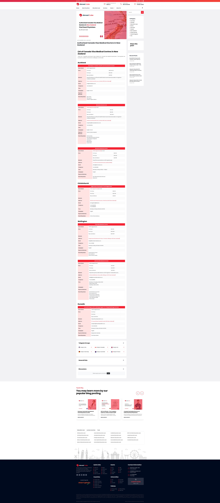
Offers (103, 472)
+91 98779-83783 (136, 482)
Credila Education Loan (116, 433)
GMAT (121, 469)
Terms (113, 490)
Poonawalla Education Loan (117, 439)
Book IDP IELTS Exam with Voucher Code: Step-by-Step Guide (135, 59)
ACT (120, 472)
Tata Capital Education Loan (100, 439)
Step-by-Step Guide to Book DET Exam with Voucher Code (136, 81)
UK (112, 481)
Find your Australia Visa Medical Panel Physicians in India (86, 412)
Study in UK (97, 484)
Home (77, 8)
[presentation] (138, 393)
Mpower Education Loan (116, 437)
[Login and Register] (142, 7)
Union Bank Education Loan (100, 433)
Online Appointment (91, 107)
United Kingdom (134, 34)
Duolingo (113, 472)
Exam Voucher (97, 473)
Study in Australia (98, 485)
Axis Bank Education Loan (99, 435)
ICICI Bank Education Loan (82, 435)
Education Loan (96, 8)
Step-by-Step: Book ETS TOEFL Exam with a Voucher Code (135, 70)
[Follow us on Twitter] (139, 1)
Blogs (103, 467)
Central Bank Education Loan (100, 442)
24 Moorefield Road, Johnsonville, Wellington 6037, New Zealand (102, 275)
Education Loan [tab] (81, 430)
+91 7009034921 (133, 474)
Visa (95, 470)
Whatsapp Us (139, 3)
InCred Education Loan (82, 437)
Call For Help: (125, 3)
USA (131, 35)
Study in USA (97, 479)
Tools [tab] (98, 430)
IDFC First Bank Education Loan (134, 433)
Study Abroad (133, 32)
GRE (120, 467)
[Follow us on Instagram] (141, 1)
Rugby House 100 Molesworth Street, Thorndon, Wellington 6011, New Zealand (104, 238)
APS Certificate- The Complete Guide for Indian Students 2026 (108, 412)
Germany (132, 27)
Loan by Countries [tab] (91, 430)
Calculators (104, 473)
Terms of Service (128, 501)
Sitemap (142, 501)
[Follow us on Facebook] (137, 1)
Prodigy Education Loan (99, 437)
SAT (120, 470)
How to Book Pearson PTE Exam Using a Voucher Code (136, 75)
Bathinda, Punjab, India (135, 467)
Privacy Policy (114, 488)
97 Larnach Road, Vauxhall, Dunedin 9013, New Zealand (102, 321)
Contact (96, 469)
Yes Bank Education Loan (132, 439)
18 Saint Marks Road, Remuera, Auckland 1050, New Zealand (98, 81)
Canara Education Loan (116, 442)
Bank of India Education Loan (83, 439)
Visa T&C (121, 490)
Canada (132, 22)
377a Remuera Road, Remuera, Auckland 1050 (102, 162)
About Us (118, 8)
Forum (103, 470)
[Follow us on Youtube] (143, 1)
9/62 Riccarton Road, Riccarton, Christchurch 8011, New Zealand (102, 200)
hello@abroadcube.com (111, 3)
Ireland (132, 29)
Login (108, 373)
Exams (111, 8)
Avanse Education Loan (116, 435)
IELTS (113, 467)
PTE (112, 470)
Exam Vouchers (86, 8)
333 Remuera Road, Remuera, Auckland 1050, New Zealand (98, 120)
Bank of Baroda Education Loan (84, 442)
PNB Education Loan (131, 437)
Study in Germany (98, 482)
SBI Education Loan (81, 433)
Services (105, 8)
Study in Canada (98, 481)
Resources (104, 469)
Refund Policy (122, 488)
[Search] (142, 12)
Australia (132, 20)
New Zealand (133, 30)
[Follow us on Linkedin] (86, 475)
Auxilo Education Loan (132, 435)
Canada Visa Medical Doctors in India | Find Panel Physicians (132, 412)
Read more (80, 417)
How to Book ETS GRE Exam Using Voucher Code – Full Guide (135, 64)
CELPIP (113, 473)
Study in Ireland (98, 487)
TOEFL (113, 469)
